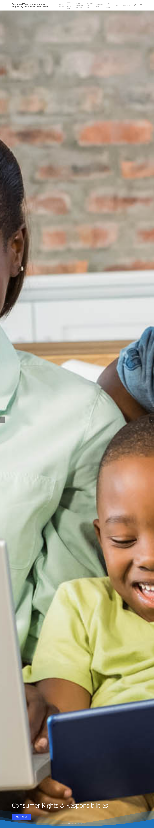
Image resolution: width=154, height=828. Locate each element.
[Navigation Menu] (141, 5)
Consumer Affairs (99, 5)
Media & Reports (108, 5)
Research (126, 5)
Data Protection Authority (79, 5)
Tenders (117, 5)
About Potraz (61, 5)
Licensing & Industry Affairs (70, 5)
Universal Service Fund (90, 5)
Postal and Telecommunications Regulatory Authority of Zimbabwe (30, 5)
